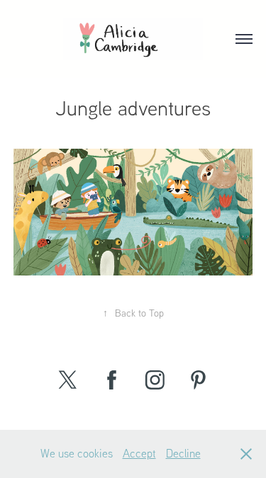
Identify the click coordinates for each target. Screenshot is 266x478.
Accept (139, 453)
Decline (183, 453)
